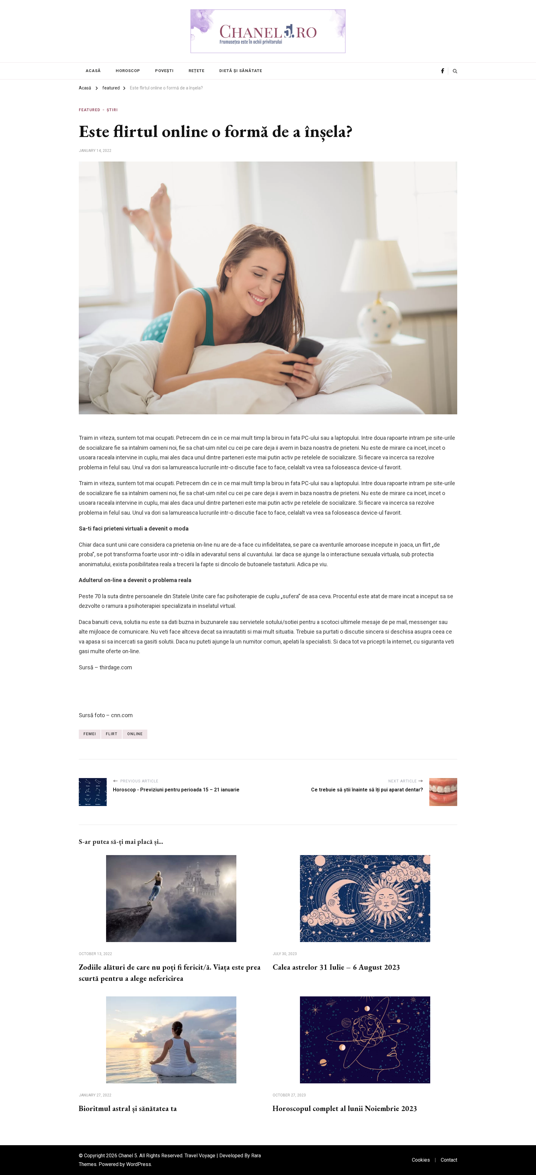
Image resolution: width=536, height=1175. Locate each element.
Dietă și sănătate (240, 70)
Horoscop (128, 70)
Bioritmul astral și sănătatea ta (128, 1108)
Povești (164, 70)
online (135, 734)
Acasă (93, 70)
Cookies (421, 1160)
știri (112, 110)
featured (89, 110)
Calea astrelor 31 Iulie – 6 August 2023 (336, 967)
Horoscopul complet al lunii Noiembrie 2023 (345, 1108)
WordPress (138, 1164)
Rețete (196, 70)
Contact (449, 1160)
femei (89, 734)
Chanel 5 (127, 1156)
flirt (111, 734)
